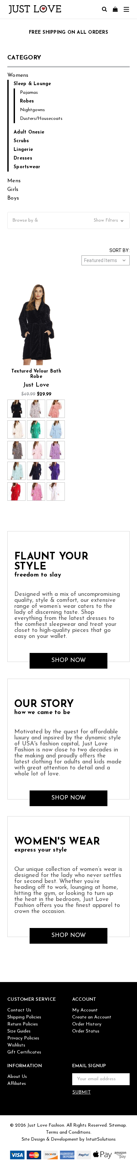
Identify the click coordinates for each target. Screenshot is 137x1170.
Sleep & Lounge (32, 83)
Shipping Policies (24, 1017)
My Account (85, 1010)
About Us (17, 1076)
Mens (14, 181)
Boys (13, 198)
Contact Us (19, 1010)
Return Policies (22, 1024)
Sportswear (27, 167)
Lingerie (23, 149)
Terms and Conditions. (68, 1132)
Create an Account (91, 1017)
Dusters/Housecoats (41, 118)
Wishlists (16, 1045)
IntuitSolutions (101, 1139)
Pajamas (29, 92)
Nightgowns (32, 109)
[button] (68, 220)
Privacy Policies (23, 1038)
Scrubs (21, 141)
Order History (86, 1024)
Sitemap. (118, 1125)
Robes (27, 101)
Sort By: (119, 250)
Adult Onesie (29, 132)
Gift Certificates (24, 1052)
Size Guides (19, 1031)
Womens (18, 75)
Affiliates (16, 1083)
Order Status (85, 1031)
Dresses (23, 158)
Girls (12, 189)
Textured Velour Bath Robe (36, 374)
